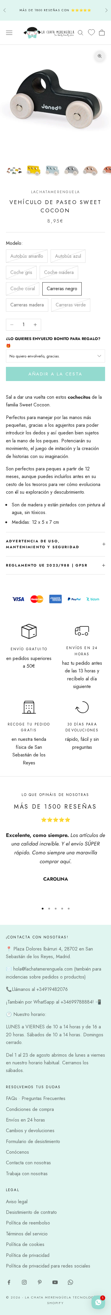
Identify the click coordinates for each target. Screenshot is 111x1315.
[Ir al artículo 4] (71, 170)
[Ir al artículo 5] (90, 170)
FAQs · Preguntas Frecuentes (35, 1098)
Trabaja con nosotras (27, 1173)
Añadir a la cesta (55, 374)
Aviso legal (17, 1201)
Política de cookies (25, 1244)
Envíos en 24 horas (25, 1120)
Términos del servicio (27, 1233)
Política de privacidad (27, 1255)
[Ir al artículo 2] (33, 170)
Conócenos (17, 1152)
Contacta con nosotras (28, 1162)
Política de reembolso (28, 1222)
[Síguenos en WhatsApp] (70, 1282)
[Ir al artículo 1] (14, 170)
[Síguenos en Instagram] (24, 1282)
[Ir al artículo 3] (52, 170)
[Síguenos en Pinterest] (40, 1282)
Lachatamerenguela (55, 192)
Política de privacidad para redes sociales (48, 1266)
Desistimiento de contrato (31, 1212)
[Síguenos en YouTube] (55, 1282)
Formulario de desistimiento (33, 1141)
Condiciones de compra (30, 1109)
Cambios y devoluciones (30, 1130)
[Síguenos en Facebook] (9, 1282)
